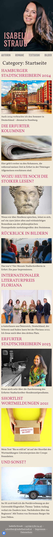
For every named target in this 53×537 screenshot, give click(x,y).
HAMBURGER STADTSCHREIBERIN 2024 (26, 73)
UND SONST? (13, 462)
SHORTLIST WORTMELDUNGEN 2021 (24, 401)
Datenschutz (26, 532)
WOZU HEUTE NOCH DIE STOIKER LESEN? (24, 179)
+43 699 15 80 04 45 (33, 526)
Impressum (40, 529)
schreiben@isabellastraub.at (18, 529)
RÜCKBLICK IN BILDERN (24, 233)
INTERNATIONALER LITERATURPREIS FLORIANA (20, 280)
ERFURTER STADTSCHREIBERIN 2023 (26, 341)
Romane (19, 55)
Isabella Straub (17, 39)
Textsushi (34, 55)
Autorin (6, 55)
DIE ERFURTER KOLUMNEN (15, 128)
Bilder (48, 55)
